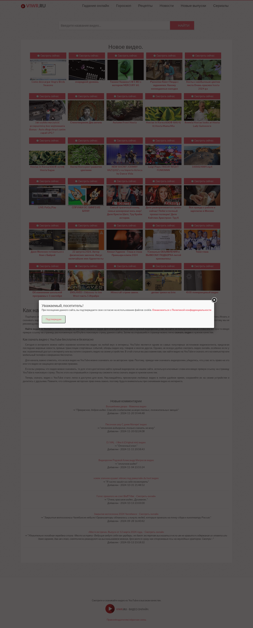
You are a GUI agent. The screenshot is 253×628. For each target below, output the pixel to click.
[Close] (214, 300)
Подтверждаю (53, 319)
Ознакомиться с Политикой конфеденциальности (181, 309)
